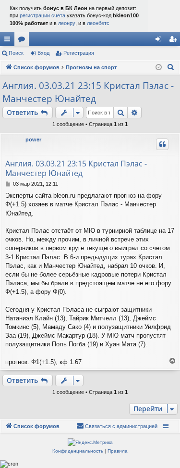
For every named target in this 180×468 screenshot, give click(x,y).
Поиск (16, 53)
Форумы (23, 41)
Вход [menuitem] (161, 41)
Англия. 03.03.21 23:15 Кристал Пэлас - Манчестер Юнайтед (88, 92)
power (33, 139)
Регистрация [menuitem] (174, 41)
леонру (66, 23)
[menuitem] (171, 67)
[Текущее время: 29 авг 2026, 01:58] (159, 67)
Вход (43, 53)
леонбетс (98, 23)
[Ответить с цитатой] (162, 144)
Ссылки (9, 41)
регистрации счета (42, 15)
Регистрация (78, 53)
